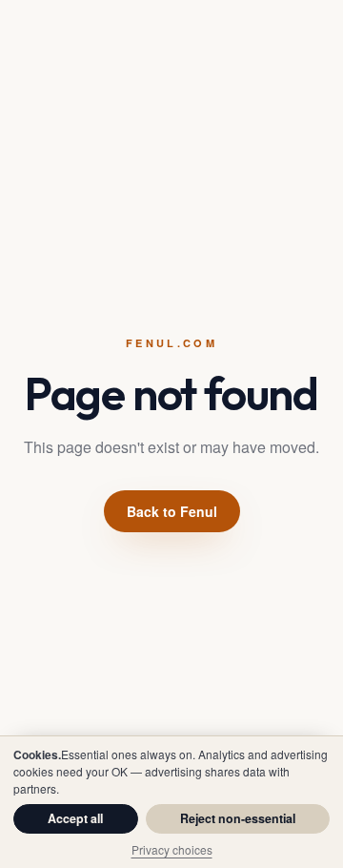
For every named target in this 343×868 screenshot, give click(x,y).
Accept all (75, 818)
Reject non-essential (237, 818)
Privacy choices (171, 849)
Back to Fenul (172, 511)
